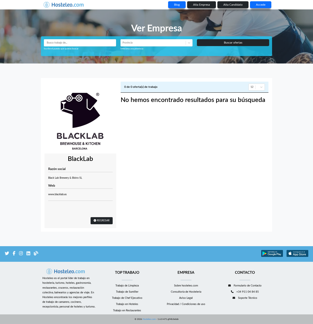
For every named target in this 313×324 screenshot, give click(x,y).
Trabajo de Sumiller (127, 291)
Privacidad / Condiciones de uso (186, 304)
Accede (260, 4)
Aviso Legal (186, 298)
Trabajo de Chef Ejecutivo (127, 298)
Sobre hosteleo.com (186, 285)
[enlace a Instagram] (21, 254)
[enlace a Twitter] (7, 254)
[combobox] (122, 42)
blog (177, 4)
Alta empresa (201, 4)
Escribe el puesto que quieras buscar (61, 49)
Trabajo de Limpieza (127, 285)
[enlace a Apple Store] (297, 256)
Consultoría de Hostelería (186, 291)
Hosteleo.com (149, 319)
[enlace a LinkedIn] (28, 254)
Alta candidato (233, 4)
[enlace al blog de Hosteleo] (36, 254)
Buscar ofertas (233, 42)
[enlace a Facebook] (14, 254)
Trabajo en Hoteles (127, 304)
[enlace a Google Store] (272, 256)
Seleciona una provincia (131, 49)
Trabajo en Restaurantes (127, 310)
